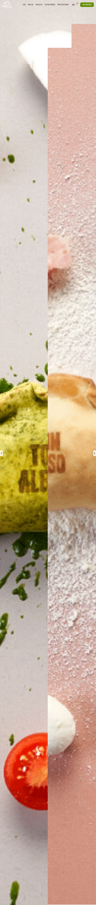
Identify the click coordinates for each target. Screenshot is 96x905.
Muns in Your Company (63, 4)
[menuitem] (74, 4)
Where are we (39, 4)
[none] (74, 4)
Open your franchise (50, 4)
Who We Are (30, 4)
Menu (24, 4)
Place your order (87, 4)
